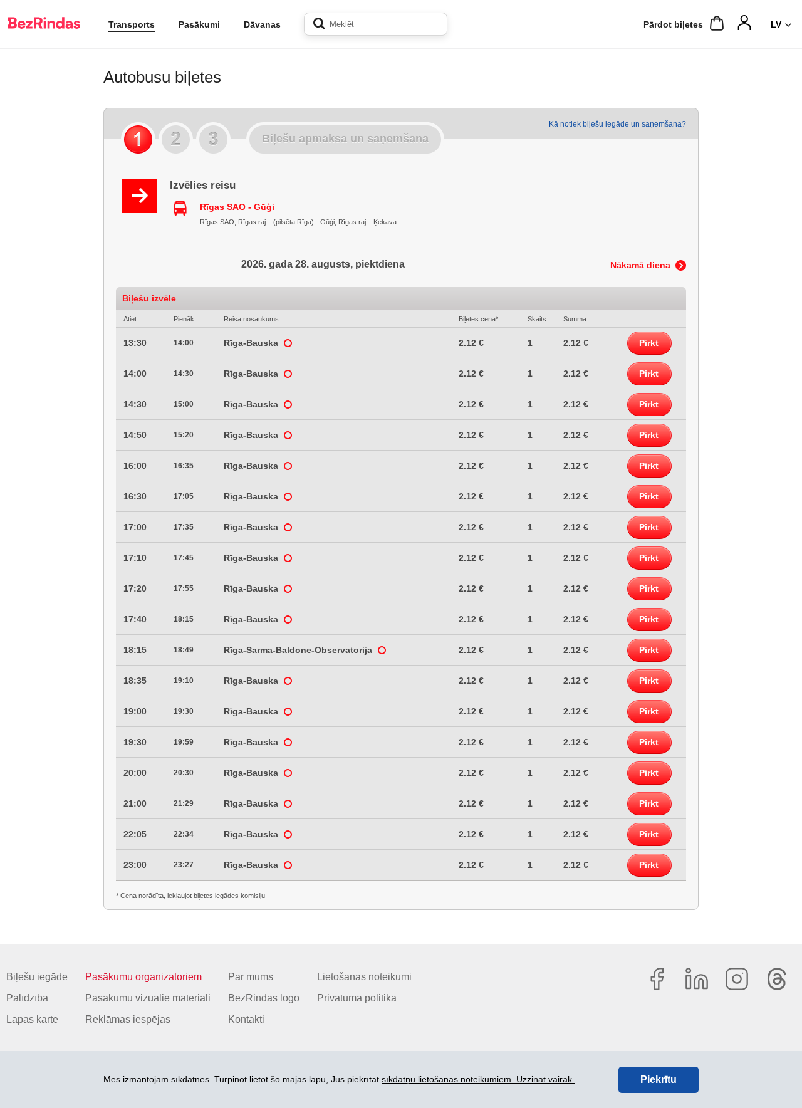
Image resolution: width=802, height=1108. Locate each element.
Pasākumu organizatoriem (143, 976)
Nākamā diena (640, 265)
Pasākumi (199, 24)
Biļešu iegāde (37, 976)
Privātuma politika (357, 998)
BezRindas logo (263, 998)
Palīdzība (27, 998)
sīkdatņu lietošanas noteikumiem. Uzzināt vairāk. (478, 1079)
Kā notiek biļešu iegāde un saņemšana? (617, 124)
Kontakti (246, 1019)
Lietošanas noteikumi (364, 976)
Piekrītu (658, 1079)
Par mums (250, 976)
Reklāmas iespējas (127, 1019)
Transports (131, 24)
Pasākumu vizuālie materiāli (148, 998)
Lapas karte (32, 1019)
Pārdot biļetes (673, 24)
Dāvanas (262, 24)
